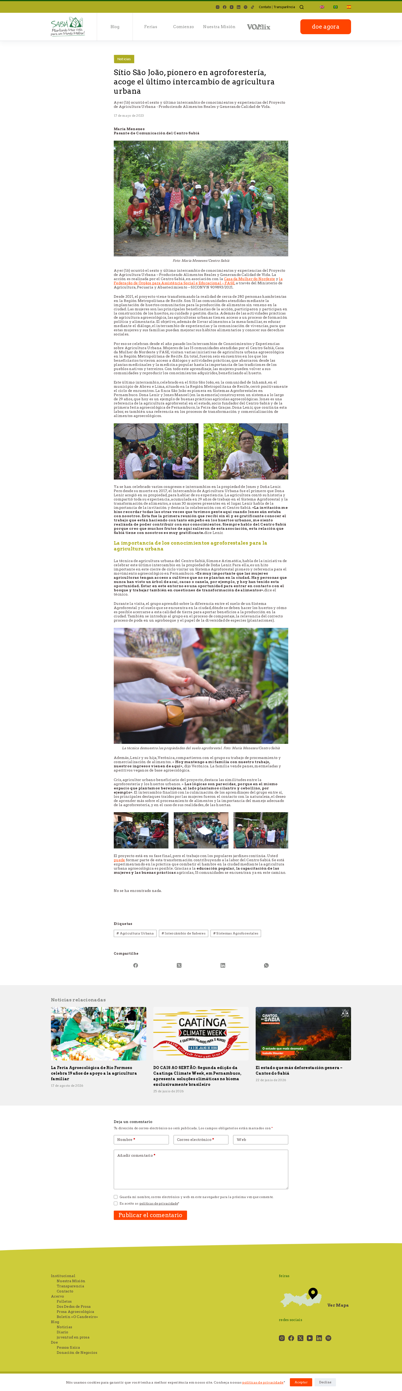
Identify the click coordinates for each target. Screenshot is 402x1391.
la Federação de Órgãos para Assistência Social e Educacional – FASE (198, 281)
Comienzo (183, 26)
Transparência (284, 7)
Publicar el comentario (150, 1215)
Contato (265, 7)
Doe (54, 1342)
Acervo (57, 1296)
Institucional (63, 1276)
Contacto (65, 1291)
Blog (115, 26)
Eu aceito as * (149, 1203)
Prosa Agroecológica (75, 1312)
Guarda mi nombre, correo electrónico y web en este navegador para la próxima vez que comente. (196, 1197)
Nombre (126, 1140)
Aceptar (301, 1382)
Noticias (124, 59)
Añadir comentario (136, 1155)
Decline (325, 1382)
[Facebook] (224, 7)
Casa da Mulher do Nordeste (249, 279)
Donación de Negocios (77, 1353)
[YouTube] (231, 7)
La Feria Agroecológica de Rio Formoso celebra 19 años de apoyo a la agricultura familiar (94, 1073)
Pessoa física (68, 1347)
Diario (62, 1332)
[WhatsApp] (266, 965)
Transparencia (70, 1286)
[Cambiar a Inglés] (322, 7)
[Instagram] (217, 7)
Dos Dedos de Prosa (74, 1307)
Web (241, 1140)
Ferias (150, 26)
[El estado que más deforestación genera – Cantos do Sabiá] (303, 1034)
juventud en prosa (73, 1337)
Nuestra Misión (219, 26)
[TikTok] (252, 7)
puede (119, 860)
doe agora (325, 26)
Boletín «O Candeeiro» (77, 1317)
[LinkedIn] (238, 7)
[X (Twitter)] (179, 965)
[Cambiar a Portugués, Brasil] (335, 7)
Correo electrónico (195, 1140)
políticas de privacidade (262, 1382)
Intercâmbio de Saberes (183, 933)
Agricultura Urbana (135, 933)
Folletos (64, 1301)
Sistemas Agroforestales (235, 933)
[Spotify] (245, 7)
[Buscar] (302, 7)
